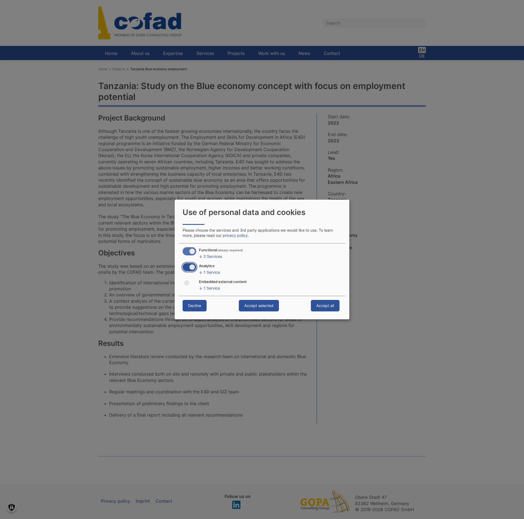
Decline (194, 305)
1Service (209, 272)
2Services (210, 256)
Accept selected (258, 305)
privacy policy (235, 235)
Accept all (325, 305)
